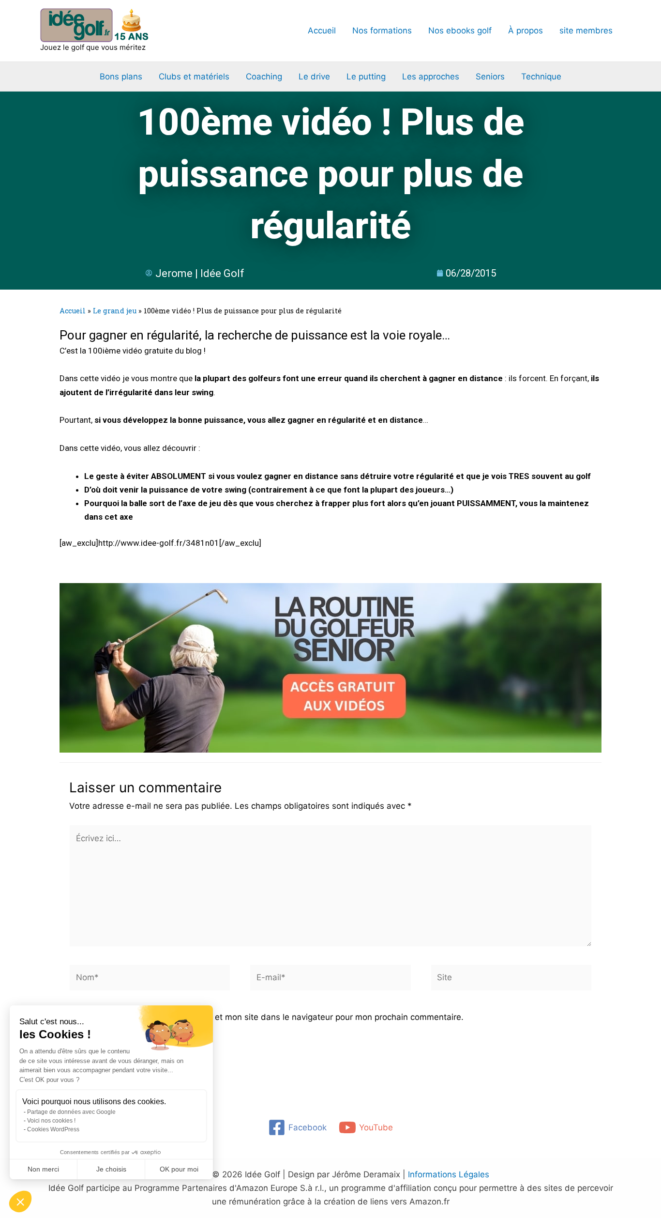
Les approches (430, 76)
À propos (525, 30)
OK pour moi (179, 1169)
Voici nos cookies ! (51, 1120)
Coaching (264, 76)
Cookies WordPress (53, 1129)
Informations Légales (448, 1174)
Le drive (314, 76)
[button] (20, 1201)
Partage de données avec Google (71, 1112)
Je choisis (111, 1169)
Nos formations (382, 30)
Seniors (490, 76)
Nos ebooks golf (460, 30)
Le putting (366, 76)
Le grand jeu (114, 310)
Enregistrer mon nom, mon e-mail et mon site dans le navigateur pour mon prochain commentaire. (273, 1017)
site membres (586, 30)
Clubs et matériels (194, 76)
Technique (541, 76)
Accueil (322, 30)
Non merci (43, 1169)
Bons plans (121, 76)
